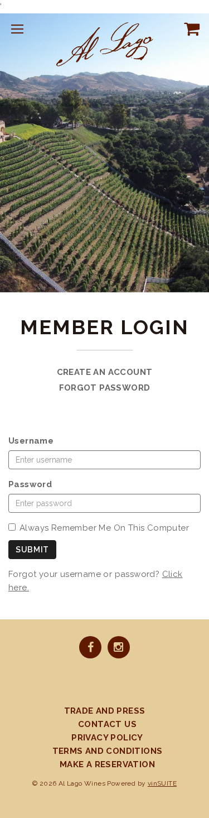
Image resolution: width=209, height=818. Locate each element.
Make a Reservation (107, 764)
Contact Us (107, 724)
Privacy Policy (107, 738)
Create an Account (105, 372)
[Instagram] (119, 648)
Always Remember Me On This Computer (104, 528)
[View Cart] (189, 28)
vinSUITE (162, 783)
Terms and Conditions (107, 751)
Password (30, 484)
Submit (32, 549)
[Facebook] (90, 648)
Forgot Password (104, 388)
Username (31, 441)
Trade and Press (104, 711)
